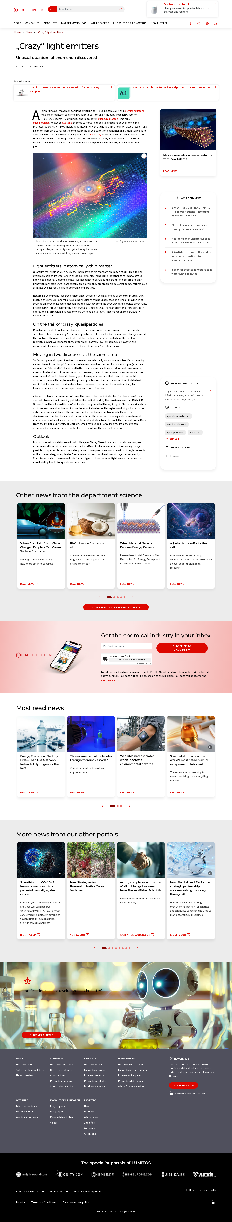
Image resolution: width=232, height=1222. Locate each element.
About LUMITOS (59, 1191)
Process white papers (130, 1075)
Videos (54, 1122)
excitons (67, 122)
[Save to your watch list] (189, 23)
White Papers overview (131, 1086)
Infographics (57, 1111)
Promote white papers (131, 1081)
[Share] (198, 23)
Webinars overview (27, 1117)
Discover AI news (41, 1035)
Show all (175, 439)
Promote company (61, 1081)
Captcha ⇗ (144, 663)
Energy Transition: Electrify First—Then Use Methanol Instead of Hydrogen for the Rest (190, 211)
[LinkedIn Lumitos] (213, 1202)
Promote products (95, 1081)
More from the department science (116, 607)
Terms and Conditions (44, 1202)
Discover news (24, 1064)
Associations (57, 1075)
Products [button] (50, 23)
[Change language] (207, 23)
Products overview (94, 1086)
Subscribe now (183, 1085)
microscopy (94, 134)
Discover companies (61, 1064)
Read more (108, 680)
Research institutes (61, 1117)
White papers (92, 1117)
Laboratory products (96, 1070)
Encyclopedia (57, 1106)
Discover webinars (26, 1106)
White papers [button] (100, 23)
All (51, 9)
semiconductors (134, 110)
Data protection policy (76, 1202)
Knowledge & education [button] (130, 23)
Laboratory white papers (132, 1070)
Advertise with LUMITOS (30, 1191)
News (87, 1106)
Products (89, 1111)
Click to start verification (130, 659)
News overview (24, 1075)
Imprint (20, 1202)
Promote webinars (27, 1111)
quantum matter (107, 118)
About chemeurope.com (87, 1191)
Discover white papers (131, 1064)
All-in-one (90, 1133)
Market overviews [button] (74, 23)
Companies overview (62, 1086)
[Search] (121, 10)
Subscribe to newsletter (182, 648)
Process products (94, 1075)
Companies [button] (32, 23)
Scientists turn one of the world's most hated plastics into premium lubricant (191, 256)
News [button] (17, 23)
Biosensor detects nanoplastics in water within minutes (191, 271)
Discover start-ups (61, 1070)
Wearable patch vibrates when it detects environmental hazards (190, 240)
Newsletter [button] (159, 23)
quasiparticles (41, 122)
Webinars (89, 1128)
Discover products (94, 1064)
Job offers (90, 1122)
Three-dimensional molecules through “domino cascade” (189, 227)
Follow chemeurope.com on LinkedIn (190, 1093)
